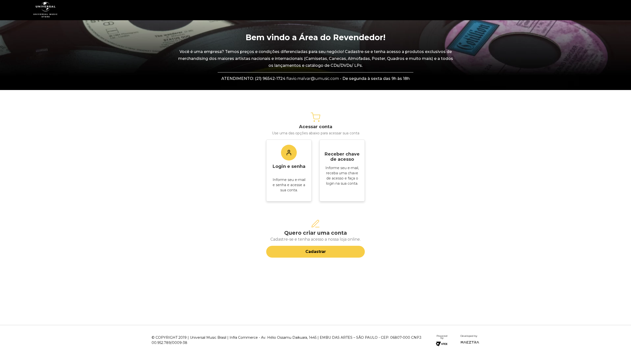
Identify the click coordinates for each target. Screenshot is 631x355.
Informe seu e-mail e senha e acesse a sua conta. (289, 185)
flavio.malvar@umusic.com (312, 78)
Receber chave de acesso (342, 156)
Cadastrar (315, 251)
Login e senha (289, 166)
